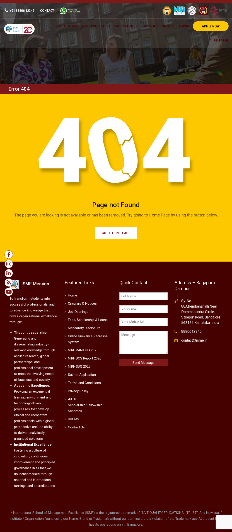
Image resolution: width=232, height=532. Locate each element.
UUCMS (73, 419)
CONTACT (47, 10)
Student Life (168, 26)
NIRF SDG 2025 (79, 366)
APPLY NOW (211, 26)
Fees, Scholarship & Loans (88, 320)
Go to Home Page (116, 233)
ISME (59, 26)
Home (72, 295)
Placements (149, 26)
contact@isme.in (194, 340)
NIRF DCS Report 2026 (84, 358)
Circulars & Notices (82, 303)
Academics (90, 26)
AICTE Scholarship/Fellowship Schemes (85, 405)
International (109, 26)
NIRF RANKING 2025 (83, 350)
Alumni (184, 26)
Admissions (72, 26)
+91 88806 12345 (22, 10)
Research (221, 40)
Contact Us (76, 427)
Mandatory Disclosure (84, 328)
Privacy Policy (78, 391)
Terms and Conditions (84, 383)
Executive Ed (130, 26)
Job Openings (78, 312)
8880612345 (191, 331)
